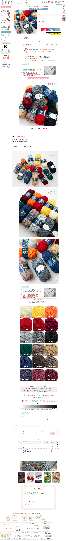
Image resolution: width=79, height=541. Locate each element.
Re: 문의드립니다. (28, 449)
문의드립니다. (26, 447)
